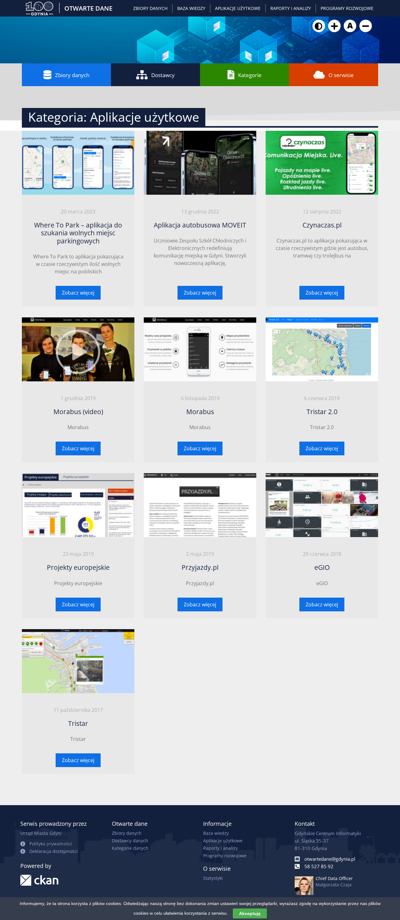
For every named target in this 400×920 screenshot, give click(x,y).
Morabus (200, 411)
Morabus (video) (78, 411)
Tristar (78, 723)
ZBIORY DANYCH (150, 8)
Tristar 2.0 (322, 411)
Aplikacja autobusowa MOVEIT (200, 225)
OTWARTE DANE (88, 8)
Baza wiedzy (191, 8)
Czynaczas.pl (322, 225)
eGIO (322, 567)
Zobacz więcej (78, 292)
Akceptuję (250, 913)
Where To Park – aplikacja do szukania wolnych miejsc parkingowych (78, 233)
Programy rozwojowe (347, 8)
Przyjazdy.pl (200, 567)
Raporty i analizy (290, 8)
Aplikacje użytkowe (238, 8)
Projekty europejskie (78, 567)
